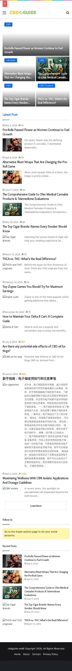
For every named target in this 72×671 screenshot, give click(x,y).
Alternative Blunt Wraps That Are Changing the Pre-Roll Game (17, 77)
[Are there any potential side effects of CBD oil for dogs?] (12, 361)
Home (17, 654)
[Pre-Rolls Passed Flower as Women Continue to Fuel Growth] (36, 38)
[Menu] (4, 14)
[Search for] (67, 14)
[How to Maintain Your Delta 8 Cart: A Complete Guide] (10, 330)
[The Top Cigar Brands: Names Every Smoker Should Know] (19, 94)
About (26, 654)
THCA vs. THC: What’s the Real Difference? (29, 259)
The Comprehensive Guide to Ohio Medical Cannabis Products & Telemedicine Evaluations (46, 591)
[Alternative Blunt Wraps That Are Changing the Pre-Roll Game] (19, 69)
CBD (8, 24)
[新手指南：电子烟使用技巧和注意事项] (11, 388)
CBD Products (46, 85)
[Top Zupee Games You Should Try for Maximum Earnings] (11, 300)
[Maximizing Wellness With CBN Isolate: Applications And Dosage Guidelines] (10, 492)
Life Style (10, 60)
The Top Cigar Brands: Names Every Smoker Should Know (16, 102)
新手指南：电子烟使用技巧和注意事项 (29, 378)
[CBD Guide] (23, 12)
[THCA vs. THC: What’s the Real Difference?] (52, 94)
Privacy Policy (50, 654)
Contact (36, 654)
